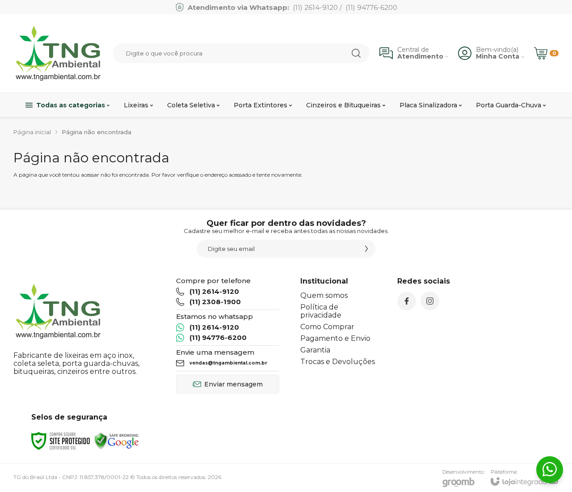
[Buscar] (356, 53)
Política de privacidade (320, 311)
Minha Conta (497, 56)
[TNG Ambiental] (58, 53)
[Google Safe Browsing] (116, 440)
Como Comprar (327, 326)
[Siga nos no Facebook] (406, 301)
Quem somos (324, 295)
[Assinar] (366, 249)
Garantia (315, 350)
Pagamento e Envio (335, 338)
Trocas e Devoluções (337, 361)
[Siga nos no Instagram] (430, 301)
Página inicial (32, 132)
